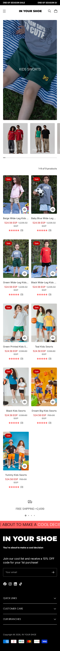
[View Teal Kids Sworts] (44, 323)
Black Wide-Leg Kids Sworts (44, 282)
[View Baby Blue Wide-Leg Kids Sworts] (44, 194)
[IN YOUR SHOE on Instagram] (10, 584)
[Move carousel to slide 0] (25, 515)
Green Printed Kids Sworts (16, 346)
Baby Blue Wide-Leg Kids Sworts (44, 218)
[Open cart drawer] (56, 11)
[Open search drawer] (49, 11)
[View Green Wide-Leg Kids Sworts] (16, 258)
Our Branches (12, 619)
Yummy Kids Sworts (16, 475)
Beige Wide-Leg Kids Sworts (16, 218)
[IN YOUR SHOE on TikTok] (20, 584)
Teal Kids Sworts (44, 346)
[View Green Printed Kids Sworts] (16, 323)
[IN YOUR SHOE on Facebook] (5, 584)
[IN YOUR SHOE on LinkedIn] (15, 584)
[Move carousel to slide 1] (28, 515)
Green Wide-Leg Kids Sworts (16, 282)
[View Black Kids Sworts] (16, 387)
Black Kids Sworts (16, 410)
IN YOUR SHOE (29, 634)
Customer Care (13, 608)
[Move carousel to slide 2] (31, 515)
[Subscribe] (53, 572)
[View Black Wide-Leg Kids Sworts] (44, 258)
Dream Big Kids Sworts (44, 410)
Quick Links (10, 598)
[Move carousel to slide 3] (34, 515)
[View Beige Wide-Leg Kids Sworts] (16, 194)
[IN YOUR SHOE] (30, 11)
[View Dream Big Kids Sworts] (44, 387)
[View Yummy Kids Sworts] (16, 451)
